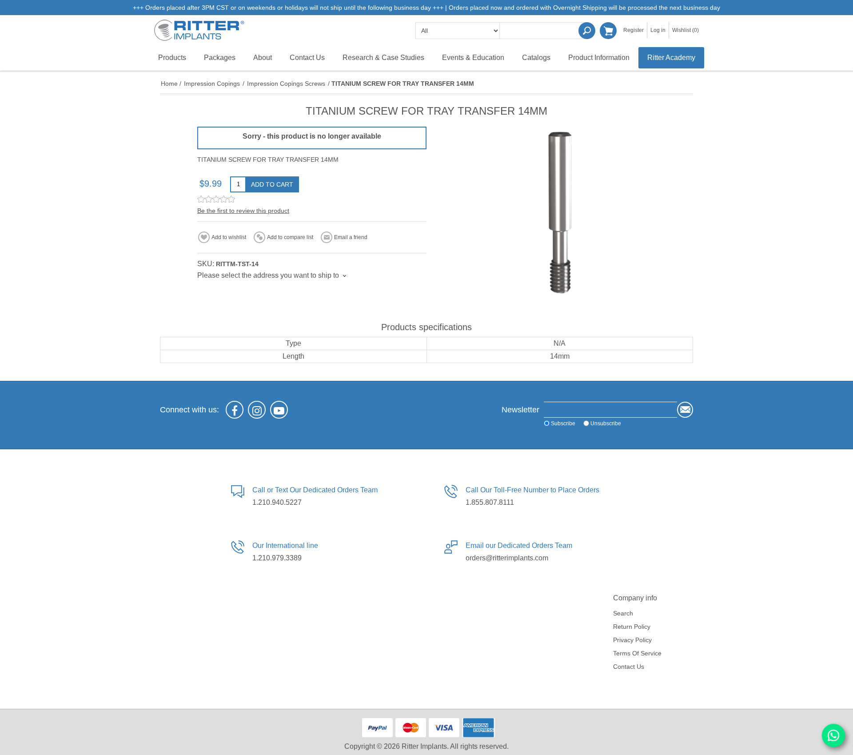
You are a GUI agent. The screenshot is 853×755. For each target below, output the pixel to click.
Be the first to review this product (243, 210)
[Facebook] (234, 410)
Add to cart (272, 184)
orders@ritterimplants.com (507, 558)
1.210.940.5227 (277, 502)
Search (586, 30)
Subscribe (563, 423)
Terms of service (637, 653)
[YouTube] (279, 410)
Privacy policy (632, 639)
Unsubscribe (605, 423)
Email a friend (350, 237)
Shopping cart (608, 30)
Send (685, 410)
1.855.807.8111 (490, 502)
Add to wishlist (228, 237)
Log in (658, 30)
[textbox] (544, 30)
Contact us (628, 666)
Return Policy (631, 626)
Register (633, 30)
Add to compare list (290, 237)
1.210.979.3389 (277, 558)
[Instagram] (257, 410)
